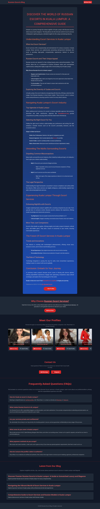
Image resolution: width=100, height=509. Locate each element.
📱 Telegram (56, 372)
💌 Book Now (87, 2)
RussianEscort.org (63, 113)
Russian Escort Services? (56, 301)
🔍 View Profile (24, 348)
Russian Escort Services (70, 305)
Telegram (65, 400)
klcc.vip (55, 138)
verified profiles (30, 400)
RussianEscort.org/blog (49, 280)
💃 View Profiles (50, 288)
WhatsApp (59, 400)
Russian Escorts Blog (16, 2)
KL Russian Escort (47, 284)
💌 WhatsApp (44, 372)
